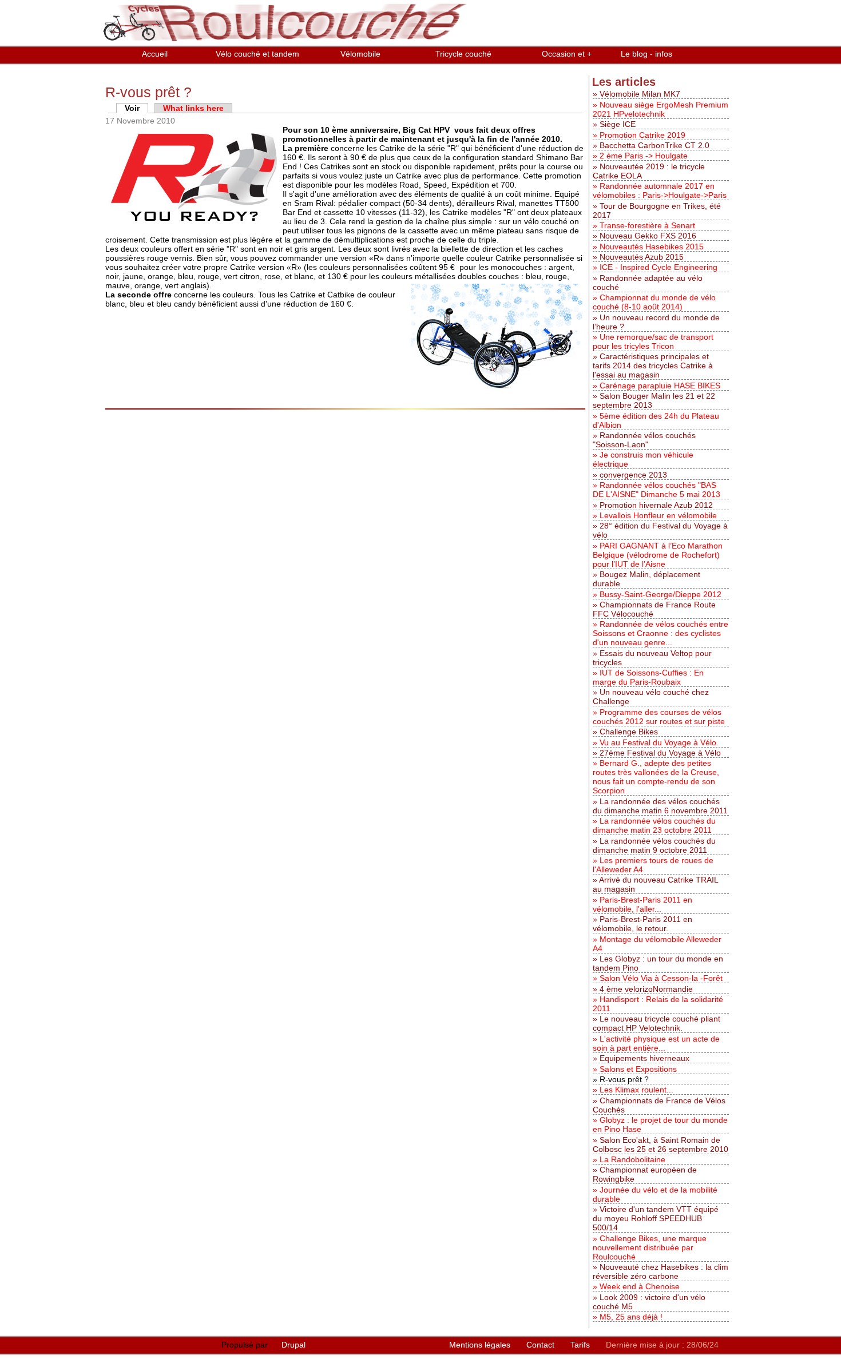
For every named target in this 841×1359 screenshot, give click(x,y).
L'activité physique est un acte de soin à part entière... (656, 1043)
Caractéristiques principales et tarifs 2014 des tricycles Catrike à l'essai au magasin (653, 365)
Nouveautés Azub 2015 (642, 256)
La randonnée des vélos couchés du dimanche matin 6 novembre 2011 (660, 806)
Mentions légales (481, 1344)
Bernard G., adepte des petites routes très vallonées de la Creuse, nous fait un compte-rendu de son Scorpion (656, 776)
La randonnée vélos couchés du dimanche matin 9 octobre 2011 (654, 845)
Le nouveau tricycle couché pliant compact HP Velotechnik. (656, 1023)
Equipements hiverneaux (644, 1058)
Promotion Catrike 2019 (642, 135)
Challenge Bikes (629, 731)
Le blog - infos (646, 53)
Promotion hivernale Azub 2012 (656, 505)
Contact (541, 1344)
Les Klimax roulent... (636, 1089)
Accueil (155, 53)
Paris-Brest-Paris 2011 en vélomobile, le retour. (642, 924)
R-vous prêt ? (624, 1079)
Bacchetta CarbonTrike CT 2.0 (654, 145)
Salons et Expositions (638, 1069)
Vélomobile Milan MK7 (640, 93)
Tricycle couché (463, 53)
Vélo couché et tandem (257, 53)
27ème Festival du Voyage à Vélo (660, 752)
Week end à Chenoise (640, 1286)
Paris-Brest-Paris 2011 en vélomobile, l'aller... (642, 904)
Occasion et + (567, 53)
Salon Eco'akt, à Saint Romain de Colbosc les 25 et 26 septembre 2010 (660, 1144)
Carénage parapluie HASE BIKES (660, 385)
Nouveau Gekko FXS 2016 (648, 235)
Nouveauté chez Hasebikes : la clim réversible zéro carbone (660, 1271)
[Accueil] (286, 41)
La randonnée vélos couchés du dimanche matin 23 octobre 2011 (654, 825)
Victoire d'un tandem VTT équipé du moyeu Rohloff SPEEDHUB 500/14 (656, 1218)
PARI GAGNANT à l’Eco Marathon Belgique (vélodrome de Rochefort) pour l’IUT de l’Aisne (658, 555)
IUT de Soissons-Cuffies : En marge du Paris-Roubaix (648, 677)
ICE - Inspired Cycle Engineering (658, 267)
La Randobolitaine (632, 1159)
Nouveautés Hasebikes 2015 (652, 246)
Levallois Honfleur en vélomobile (658, 515)
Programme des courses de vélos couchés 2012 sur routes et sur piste (659, 717)
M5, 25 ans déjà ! (631, 1316)
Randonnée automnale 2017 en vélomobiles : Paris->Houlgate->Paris (660, 190)
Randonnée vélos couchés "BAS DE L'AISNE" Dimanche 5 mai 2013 (656, 489)
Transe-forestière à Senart (647, 225)
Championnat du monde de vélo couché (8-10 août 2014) (654, 302)
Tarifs (581, 1344)
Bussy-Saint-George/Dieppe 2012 (660, 594)
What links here (193, 108)
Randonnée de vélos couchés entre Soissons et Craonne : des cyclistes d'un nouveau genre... (660, 633)
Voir (136, 108)
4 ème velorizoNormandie (646, 989)
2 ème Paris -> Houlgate (644, 155)
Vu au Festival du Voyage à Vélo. (659, 742)
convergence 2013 (633, 474)
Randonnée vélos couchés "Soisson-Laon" (644, 440)
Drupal (293, 1344)
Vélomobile (360, 53)
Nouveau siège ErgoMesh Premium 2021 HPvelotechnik (660, 109)
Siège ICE (618, 124)
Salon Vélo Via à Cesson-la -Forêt (661, 978)
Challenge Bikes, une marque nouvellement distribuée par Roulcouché (650, 1247)
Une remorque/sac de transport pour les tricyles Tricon (653, 341)
